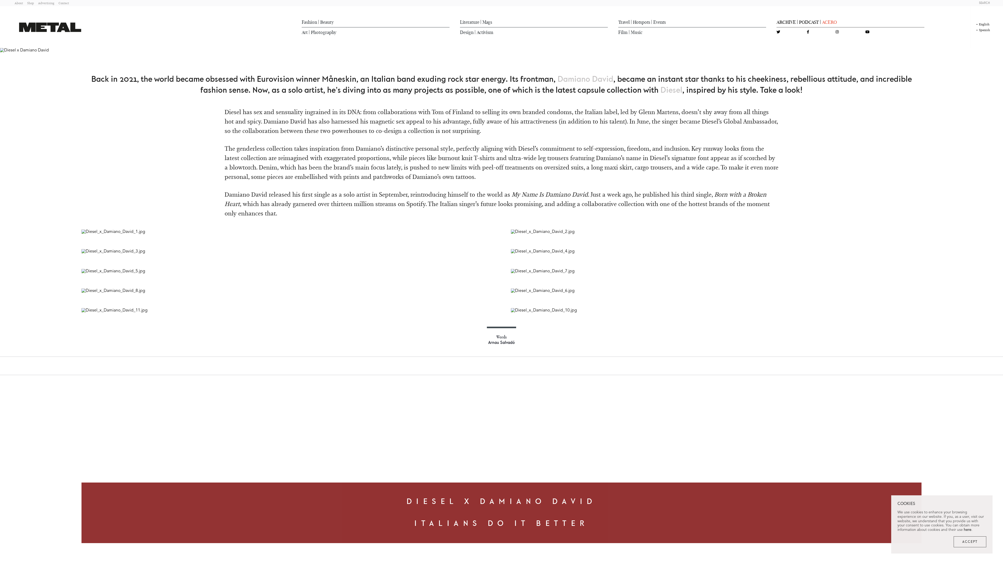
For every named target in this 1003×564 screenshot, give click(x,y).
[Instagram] (837, 32)
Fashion (309, 22)
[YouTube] (867, 32)
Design (467, 32)
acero (829, 22)
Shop (30, 3)
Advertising (46, 3)
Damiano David (585, 79)
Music (637, 32)
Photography (323, 32)
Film (623, 32)
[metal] (50, 27)
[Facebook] (808, 32)
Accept (970, 541)
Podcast (809, 22)
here (967, 530)
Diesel (671, 90)
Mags (487, 22)
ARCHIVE (786, 22)
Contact (64, 3)
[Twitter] (778, 32)
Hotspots (641, 22)
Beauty (327, 22)
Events (659, 22)
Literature (469, 22)
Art (305, 32)
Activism (485, 32)
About (19, 3)
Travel (624, 22)
